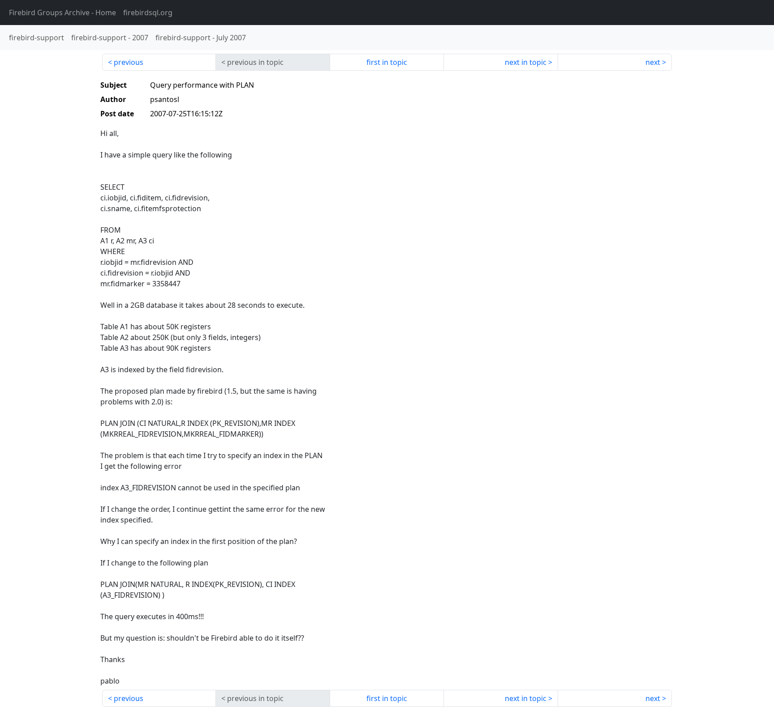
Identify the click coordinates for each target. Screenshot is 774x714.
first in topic (386, 62)
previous (128, 62)
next (652, 62)
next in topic (525, 62)
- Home (62, 12)
